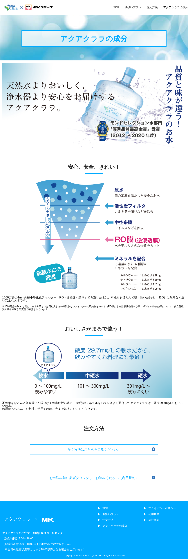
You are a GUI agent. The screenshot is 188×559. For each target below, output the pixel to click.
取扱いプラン (133, 7)
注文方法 (152, 7)
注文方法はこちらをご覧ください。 (94, 449)
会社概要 (153, 519)
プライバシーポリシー (162, 508)
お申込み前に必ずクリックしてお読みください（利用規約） (94, 478)
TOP (116, 7)
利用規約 (153, 514)
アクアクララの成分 (175, 7)
